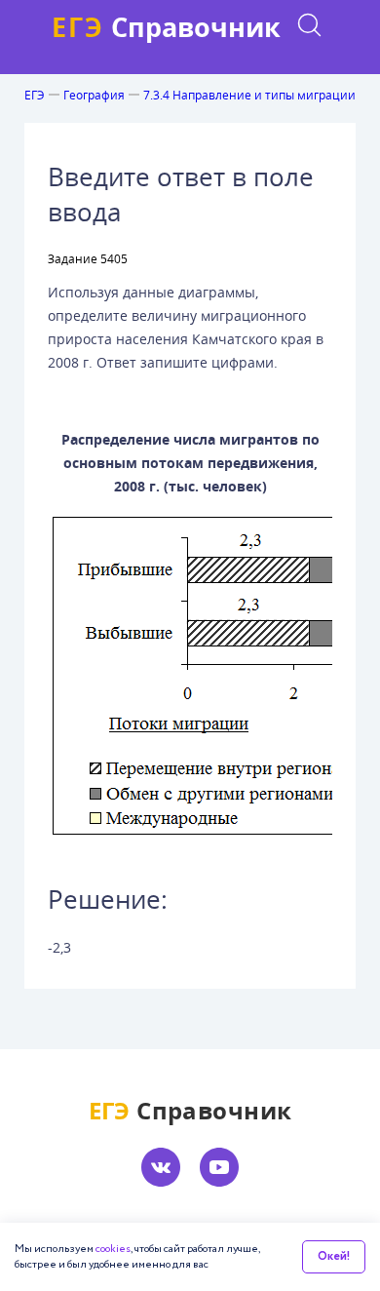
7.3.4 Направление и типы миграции (249, 95)
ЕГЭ (34, 95)
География (94, 95)
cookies (113, 1249)
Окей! (334, 1256)
